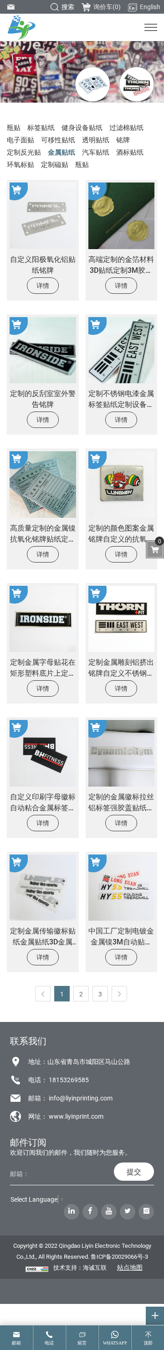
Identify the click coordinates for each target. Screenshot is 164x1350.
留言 (82, 1342)
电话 (49, 1342)
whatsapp (115, 1342)
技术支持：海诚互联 (80, 1267)
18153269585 (69, 1079)
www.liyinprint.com (76, 1116)
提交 (134, 1171)
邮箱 (16, 1342)
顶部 (148, 1342)
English (150, 6)
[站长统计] (37, 1269)
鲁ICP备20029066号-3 (119, 1256)
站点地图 (130, 1267)
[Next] (119, 993)
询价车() (107, 6)
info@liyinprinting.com (81, 1098)
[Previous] (43, 993)
